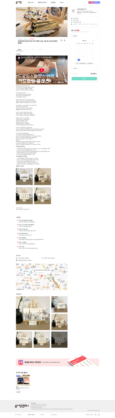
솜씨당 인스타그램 (96, 415)
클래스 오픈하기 (94, 2)
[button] (65, 22)
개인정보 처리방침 (31, 414)
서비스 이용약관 (18, 414)
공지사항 (42, 414)
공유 (64, 40)
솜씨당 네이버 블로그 (99, 415)
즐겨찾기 (61, 40)
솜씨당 (19, 2)
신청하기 (84, 78)
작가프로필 (79, 13)
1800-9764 (91, 414)
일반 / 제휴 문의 (54, 414)
